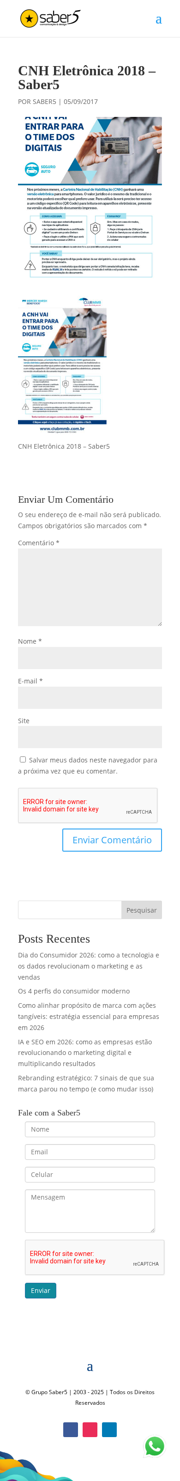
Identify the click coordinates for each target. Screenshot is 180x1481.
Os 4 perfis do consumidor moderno (74, 991)
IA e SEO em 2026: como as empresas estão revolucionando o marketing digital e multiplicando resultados (85, 1052)
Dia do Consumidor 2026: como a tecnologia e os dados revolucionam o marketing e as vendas (88, 966)
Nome (30, 641)
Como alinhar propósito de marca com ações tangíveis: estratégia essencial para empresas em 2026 (88, 1016)
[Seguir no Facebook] (70, 1429)
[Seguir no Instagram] (90, 1429)
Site (24, 720)
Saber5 (44, 101)
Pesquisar (141, 910)
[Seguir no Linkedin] (109, 1429)
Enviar (40, 1290)
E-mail (30, 681)
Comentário (39, 542)
